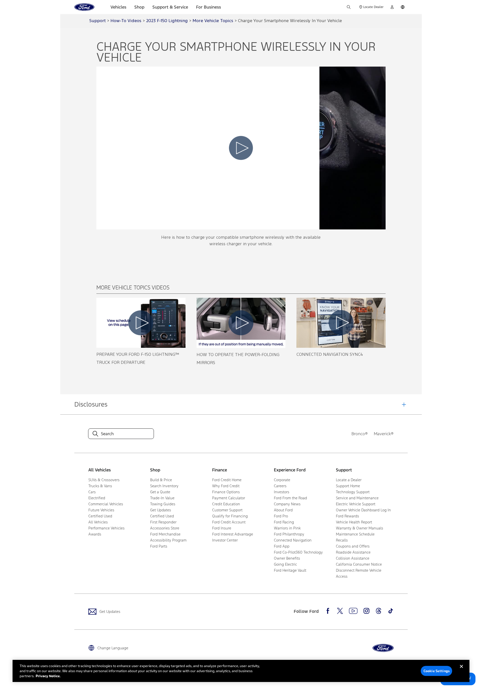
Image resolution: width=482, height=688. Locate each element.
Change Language (112, 648)
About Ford (283, 510)
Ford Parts (158, 546)
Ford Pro (281, 516)
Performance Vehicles (106, 528)
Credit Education (226, 504)
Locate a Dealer (349, 479)
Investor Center (225, 540)
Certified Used (100, 516)
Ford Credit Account (229, 522)
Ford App (281, 546)
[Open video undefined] (141, 323)
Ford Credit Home (227, 479)
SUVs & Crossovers (103, 479)
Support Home (348, 485)
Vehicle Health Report (354, 522)
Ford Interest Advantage (232, 534)
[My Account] (392, 7)
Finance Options (226, 491)
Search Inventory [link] (164, 485)
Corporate (282, 479)
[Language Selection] (403, 7)
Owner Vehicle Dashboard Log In (363, 510)
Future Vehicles (101, 510)
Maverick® (384, 433)
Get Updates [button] (160, 510)
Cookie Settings (437, 671)
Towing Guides (162, 504)
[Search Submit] (349, 7)
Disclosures (90, 404)
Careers (280, 485)
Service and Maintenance (357, 498)
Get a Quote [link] (160, 491)
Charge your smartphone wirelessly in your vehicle (290, 21)
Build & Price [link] (161, 479)
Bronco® (359, 433)
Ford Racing (284, 522)
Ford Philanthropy (289, 534)
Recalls (342, 540)
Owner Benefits (287, 558)
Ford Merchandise (165, 534)
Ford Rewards (347, 516)
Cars (92, 491)
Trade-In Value (162, 498)
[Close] (461, 670)
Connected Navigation (293, 540)
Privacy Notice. (48, 676)
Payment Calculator (228, 498)
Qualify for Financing (230, 516)
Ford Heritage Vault (290, 570)
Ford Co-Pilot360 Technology (298, 552)
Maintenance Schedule (355, 534)
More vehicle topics (213, 21)
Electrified (96, 498)
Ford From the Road (290, 498)
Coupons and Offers (353, 546)
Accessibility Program (168, 540)
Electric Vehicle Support (355, 504)
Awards (94, 534)
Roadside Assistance (353, 552)
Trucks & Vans (100, 485)
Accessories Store (164, 528)
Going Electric (285, 564)
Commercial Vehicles (105, 504)
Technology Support (353, 491)
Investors (281, 491)
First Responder (163, 522)
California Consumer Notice (359, 564)
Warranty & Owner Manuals (359, 528)
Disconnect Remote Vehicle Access (358, 573)
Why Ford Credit (225, 485)
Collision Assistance (352, 558)
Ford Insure (221, 528)
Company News (287, 504)
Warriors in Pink (287, 528)
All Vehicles (98, 522)
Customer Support (227, 510)
